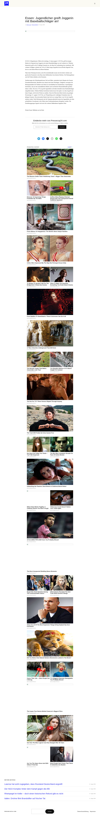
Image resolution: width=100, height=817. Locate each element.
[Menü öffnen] (95, 3)
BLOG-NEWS (35, 24)
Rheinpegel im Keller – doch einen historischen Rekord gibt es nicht (33, 794)
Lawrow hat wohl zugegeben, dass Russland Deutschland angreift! (33, 784)
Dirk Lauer (29, 24)
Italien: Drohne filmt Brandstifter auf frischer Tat (24, 798)
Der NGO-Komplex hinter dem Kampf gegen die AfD (27, 789)
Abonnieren (62, 127)
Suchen (50, 811)
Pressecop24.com (10, 811)
